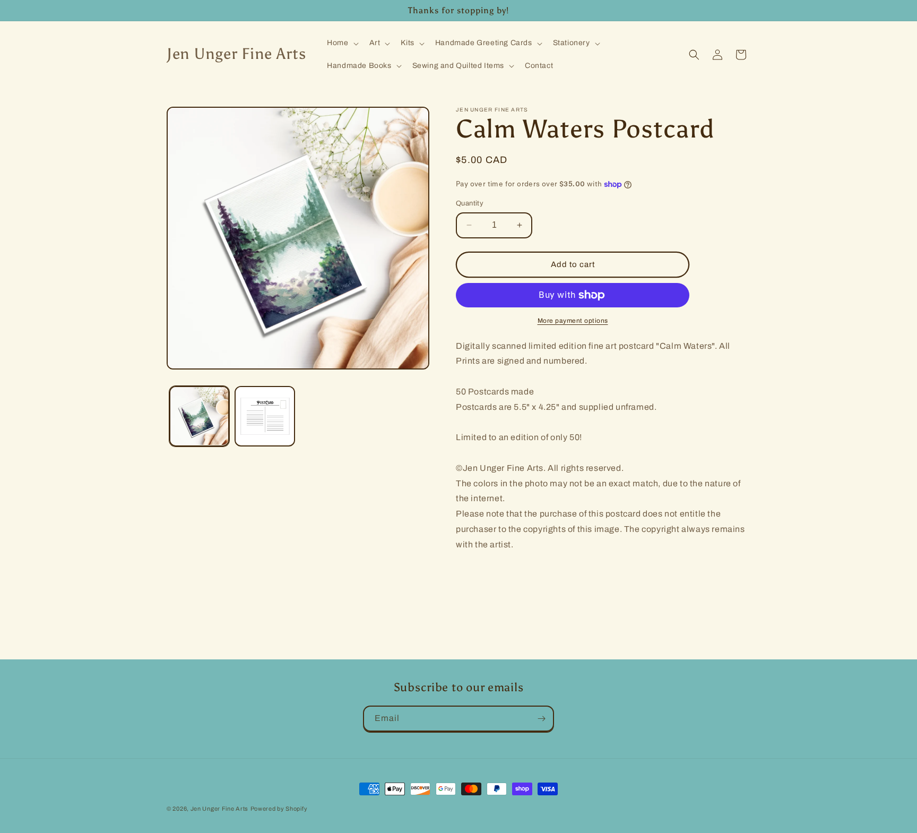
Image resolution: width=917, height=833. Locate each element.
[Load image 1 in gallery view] (199, 416)
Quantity (469, 203)
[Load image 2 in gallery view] (265, 416)
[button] (341, 43)
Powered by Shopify (279, 808)
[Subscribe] (541, 719)
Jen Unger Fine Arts (219, 808)
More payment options (573, 320)
